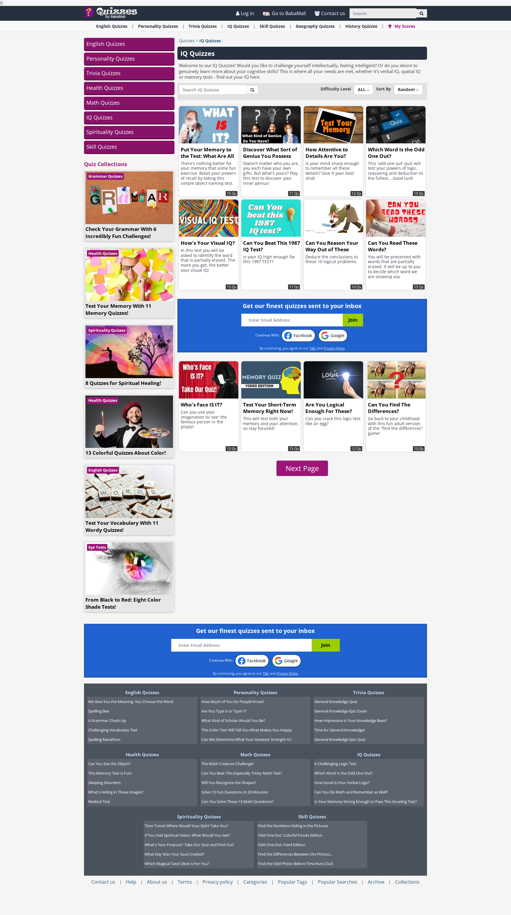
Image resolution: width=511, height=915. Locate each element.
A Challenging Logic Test (335, 763)
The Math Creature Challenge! (227, 763)
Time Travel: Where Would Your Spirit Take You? (186, 825)
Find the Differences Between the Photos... (295, 854)
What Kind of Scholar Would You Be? (233, 720)
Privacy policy (218, 882)
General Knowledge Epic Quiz (339, 739)
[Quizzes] (113, 12)
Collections (407, 882)
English (111, 26)
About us (157, 882)
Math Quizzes (103, 102)
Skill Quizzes (101, 146)
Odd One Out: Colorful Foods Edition (290, 835)
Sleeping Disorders (104, 782)
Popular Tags (292, 882)
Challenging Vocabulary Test (113, 730)
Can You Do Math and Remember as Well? (351, 792)
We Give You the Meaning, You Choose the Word (130, 701)
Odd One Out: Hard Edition (281, 844)
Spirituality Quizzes (110, 131)
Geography (315, 26)
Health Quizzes (104, 87)
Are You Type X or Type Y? (224, 711)
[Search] (421, 13)
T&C (313, 348)
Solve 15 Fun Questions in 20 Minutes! (234, 792)
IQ (238, 26)
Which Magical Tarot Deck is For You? (177, 863)
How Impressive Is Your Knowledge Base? (350, 720)
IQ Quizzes (99, 117)
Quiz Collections (105, 164)
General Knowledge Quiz (335, 701)
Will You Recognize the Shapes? (228, 782)
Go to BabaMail (288, 13)
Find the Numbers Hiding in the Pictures (293, 825)
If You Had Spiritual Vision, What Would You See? (187, 835)
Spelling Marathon (104, 739)
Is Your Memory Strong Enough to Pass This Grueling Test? (365, 801)
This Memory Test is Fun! (110, 773)
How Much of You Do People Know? (232, 701)
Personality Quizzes (110, 58)
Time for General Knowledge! (339, 730)
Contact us (333, 13)
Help (131, 882)
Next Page (302, 468)
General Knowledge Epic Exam (340, 711)
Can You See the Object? (109, 763)
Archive (376, 882)
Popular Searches (337, 882)
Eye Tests (97, 547)
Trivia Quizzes (103, 73)
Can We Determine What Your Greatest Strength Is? (246, 739)
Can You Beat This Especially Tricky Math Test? (241, 773)
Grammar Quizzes (105, 176)
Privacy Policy (334, 348)
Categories (255, 882)
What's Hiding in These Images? (115, 792)
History (361, 26)
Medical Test (99, 801)
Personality (158, 26)
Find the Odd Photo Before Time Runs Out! (295, 863)
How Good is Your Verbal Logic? (342, 782)
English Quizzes (105, 43)
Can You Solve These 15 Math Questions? (237, 801)
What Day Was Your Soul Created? (174, 854)
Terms (185, 882)
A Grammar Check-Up (107, 720)
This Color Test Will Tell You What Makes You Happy (246, 730)
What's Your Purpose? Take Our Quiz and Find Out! (189, 844)
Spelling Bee (98, 711)
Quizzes (187, 40)
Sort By (383, 89)
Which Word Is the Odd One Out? (343, 773)
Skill (272, 26)
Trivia (203, 26)
